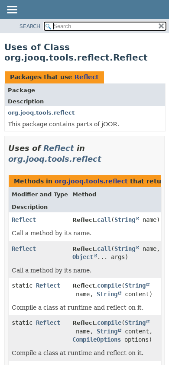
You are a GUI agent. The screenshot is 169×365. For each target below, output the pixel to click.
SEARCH (30, 26)
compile (109, 285)
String (124, 219)
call (104, 219)
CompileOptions (96, 339)
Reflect (87, 77)
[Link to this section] (107, 158)
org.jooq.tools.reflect (41, 112)
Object (82, 256)
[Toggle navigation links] (11, 10)
